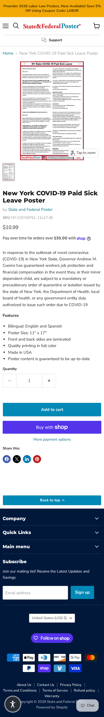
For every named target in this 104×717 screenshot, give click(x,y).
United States (49, 618)
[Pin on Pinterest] (37, 459)
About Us (24, 684)
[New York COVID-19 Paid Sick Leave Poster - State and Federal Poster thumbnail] (8, 172)
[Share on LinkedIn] (27, 459)
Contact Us (45, 684)
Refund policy (84, 690)
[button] (12, 704)
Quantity (10, 369)
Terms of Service (55, 690)
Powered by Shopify (52, 707)
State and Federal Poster (30, 209)
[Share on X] (17, 459)
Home (8, 53)
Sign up (82, 592)
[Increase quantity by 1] (49, 381)
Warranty (52, 696)
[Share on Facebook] (7, 459)
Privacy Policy (71, 684)
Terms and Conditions (20, 690)
